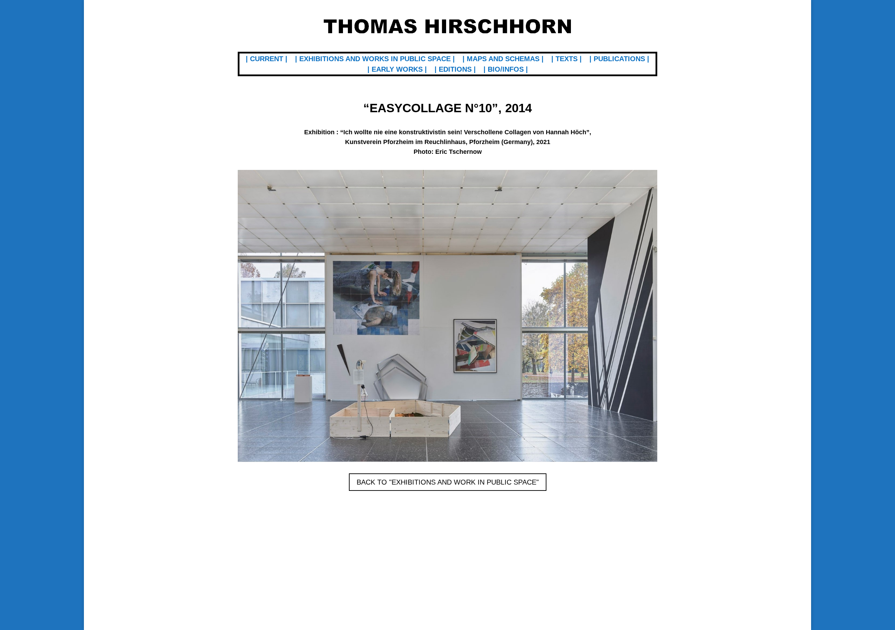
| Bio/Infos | (506, 70)
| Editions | (455, 70)
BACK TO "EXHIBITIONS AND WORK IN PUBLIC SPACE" (448, 482)
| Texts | (566, 59)
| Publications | (619, 59)
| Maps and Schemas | (503, 59)
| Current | (266, 59)
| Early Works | (397, 70)
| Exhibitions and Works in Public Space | (375, 59)
